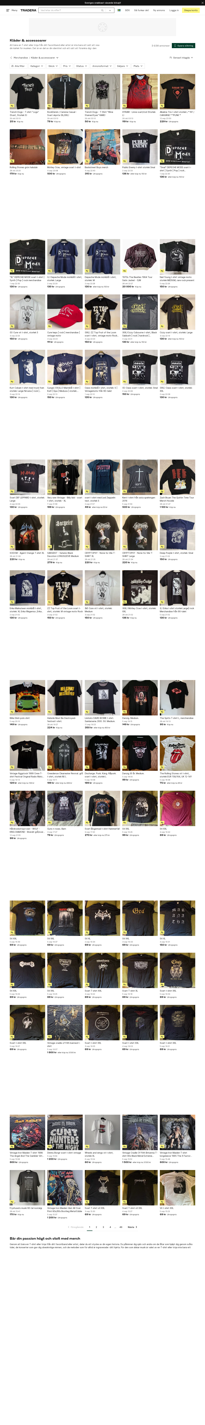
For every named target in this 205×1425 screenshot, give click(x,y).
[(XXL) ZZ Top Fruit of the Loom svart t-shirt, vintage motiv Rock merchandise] (102, 312)
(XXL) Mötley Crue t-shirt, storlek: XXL (139, 610)
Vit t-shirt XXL (167, 1208)
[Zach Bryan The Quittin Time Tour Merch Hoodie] (177, 477)
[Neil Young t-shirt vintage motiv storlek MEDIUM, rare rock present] (177, 256)
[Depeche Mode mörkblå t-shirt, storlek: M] (102, 256)
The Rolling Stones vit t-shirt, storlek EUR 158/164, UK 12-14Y (176, 775)
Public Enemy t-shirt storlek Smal (138, 167)
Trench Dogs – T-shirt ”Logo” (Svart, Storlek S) (24, 113)
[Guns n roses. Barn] (65, 808)
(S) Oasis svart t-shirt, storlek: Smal (140, 388)
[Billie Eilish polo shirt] (27, 697)
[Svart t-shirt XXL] (177, 970)
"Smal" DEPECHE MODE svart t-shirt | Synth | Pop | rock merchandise (175, 169)
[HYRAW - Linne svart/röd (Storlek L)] (140, 91)
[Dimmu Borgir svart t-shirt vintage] (65, 1132)
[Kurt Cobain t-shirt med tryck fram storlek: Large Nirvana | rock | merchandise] (27, 367)
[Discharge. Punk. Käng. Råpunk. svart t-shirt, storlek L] (102, 753)
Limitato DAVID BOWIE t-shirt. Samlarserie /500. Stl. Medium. (100, 719)
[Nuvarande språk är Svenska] (119, 10)
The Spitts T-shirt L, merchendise (176, 718)
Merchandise (21, 57)
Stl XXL (125, 828)
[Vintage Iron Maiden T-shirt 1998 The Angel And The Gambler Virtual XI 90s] (27, 1132)
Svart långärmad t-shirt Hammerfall (102, 828)
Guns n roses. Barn (56, 828)
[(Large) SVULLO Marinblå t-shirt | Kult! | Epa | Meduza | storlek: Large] (65, 367)
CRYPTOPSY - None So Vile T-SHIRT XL (100, 554)
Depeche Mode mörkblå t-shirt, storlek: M (100, 279)
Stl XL (87, 938)
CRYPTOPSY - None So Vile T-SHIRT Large (137, 554)
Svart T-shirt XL (130, 990)
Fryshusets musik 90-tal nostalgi (26, 1208)
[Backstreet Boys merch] (102, 147)
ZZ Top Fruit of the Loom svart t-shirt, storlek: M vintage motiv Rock (65, 610)
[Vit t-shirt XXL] (177, 1187)
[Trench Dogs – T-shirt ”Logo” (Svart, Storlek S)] (27, 91)
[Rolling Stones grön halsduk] (27, 147)
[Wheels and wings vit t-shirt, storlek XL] (102, 1132)
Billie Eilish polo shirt (20, 718)
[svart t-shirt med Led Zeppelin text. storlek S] (102, 477)
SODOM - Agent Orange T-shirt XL (27, 553)
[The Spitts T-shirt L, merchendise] (177, 697)
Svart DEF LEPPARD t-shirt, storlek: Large (27, 499)
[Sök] (102, 10)
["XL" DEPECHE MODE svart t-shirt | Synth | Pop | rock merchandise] (27, 256)
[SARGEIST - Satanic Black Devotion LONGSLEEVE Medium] (65, 532)
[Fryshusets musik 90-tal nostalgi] (27, 1187)
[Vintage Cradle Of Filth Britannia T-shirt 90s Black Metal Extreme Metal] (140, 1132)
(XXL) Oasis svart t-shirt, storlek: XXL (176, 389)
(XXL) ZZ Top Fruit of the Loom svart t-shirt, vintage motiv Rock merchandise (101, 334)
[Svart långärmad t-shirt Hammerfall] (102, 808)
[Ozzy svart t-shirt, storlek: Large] (177, 312)
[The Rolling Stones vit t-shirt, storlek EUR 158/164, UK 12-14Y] (177, 753)
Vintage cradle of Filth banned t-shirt (63, 1044)
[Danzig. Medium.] (140, 697)
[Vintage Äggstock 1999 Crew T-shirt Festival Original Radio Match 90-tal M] (27, 753)
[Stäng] (202, 2)
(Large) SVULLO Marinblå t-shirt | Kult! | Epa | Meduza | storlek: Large (63, 390)
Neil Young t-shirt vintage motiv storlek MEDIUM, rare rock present (177, 279)
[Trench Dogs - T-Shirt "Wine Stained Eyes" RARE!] (102, 91)
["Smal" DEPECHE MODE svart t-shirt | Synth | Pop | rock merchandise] (177, 147)
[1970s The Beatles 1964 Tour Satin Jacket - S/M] (140, 256)
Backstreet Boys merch (96, 167)
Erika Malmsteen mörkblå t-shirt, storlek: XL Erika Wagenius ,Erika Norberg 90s (26, 610)
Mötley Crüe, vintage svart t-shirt (64, 167)
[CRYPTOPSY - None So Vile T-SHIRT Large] (140, 532)
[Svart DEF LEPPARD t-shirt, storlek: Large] (27, 477)
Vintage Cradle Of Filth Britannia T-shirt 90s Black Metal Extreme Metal (139, 1154)
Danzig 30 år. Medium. (133, 773)
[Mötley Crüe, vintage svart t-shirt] (65, 147)
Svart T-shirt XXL (93, 990)
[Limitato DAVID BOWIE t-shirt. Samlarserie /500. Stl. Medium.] (102, 697)
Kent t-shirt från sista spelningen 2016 (138, 499)
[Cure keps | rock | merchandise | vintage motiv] (65, 312)
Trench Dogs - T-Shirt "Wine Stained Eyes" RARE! (99, 113)
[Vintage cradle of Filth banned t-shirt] (65, 1022)
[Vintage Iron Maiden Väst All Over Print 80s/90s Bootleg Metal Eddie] (65, 1187)
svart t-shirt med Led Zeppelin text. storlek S (100, 499)
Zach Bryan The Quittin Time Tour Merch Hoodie (177, 499)
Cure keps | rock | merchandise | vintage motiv (63, 334)
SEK (127, 10)
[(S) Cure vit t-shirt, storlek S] (27, 312)
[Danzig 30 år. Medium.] (140, 753)
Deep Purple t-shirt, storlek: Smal (176, 553)
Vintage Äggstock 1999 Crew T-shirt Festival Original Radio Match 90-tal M (27, 775)
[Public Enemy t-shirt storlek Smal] (140, 147)
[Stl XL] (102, 918)
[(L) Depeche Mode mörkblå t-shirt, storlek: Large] (65, 256)
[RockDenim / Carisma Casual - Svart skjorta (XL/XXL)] (65, 91)
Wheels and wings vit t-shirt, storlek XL (99, 1154)
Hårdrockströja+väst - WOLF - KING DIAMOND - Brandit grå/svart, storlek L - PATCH (27, 830)
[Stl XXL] (140, 808)
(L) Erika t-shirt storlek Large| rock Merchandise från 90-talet (177, 610)
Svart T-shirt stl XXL (95, 1208)
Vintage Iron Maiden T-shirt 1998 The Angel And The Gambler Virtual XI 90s (27, 1154)
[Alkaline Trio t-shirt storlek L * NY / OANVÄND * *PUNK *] (177, 91)
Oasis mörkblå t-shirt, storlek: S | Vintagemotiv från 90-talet (101, 389)
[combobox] (72, 10)
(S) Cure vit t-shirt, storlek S (24, 332)
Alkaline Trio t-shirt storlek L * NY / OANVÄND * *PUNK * (177, 113)
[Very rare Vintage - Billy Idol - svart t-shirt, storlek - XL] (65, 477)
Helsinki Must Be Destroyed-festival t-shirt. (61, 719)
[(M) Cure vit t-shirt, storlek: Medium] (102, 588)
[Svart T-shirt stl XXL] (102, 1187)
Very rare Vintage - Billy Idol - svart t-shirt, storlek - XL (64, 499)
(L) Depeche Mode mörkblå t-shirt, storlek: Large (64, 279)
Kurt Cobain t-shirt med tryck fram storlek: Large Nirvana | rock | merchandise (27, 390)
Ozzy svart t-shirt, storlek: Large (176, 332)
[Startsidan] (28, 10)
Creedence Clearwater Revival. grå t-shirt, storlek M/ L (65, 775)
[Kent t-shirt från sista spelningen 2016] (140, 477)
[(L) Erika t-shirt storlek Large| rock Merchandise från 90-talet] (177, 588)
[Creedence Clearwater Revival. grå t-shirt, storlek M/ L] (65, 753)
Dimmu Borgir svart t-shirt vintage (64, 1152)
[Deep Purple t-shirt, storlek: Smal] (177, 532)
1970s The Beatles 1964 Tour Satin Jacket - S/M (137, 279)
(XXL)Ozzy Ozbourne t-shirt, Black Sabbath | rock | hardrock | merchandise (139, 334)
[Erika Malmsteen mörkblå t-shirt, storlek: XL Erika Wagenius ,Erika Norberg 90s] (27, 588)
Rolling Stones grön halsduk (24, 167)
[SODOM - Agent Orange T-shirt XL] (27, 532)
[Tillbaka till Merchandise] (11, 57)
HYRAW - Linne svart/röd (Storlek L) (138, 113)
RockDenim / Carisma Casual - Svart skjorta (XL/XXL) (62, 113)
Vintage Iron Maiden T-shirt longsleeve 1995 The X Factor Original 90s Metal (175, 1154)
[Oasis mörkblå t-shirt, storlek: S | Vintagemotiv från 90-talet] (102, 367)
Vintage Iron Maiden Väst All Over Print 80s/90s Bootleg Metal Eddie (64, 1209)
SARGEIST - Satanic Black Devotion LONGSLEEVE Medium (63, 554)
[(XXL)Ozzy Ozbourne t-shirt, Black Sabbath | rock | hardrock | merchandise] (140, 312)
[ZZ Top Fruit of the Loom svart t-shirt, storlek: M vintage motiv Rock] (65, 588)
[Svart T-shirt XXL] (102, 970)
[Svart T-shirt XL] (140, 970)
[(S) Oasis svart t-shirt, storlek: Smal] (140, 367)
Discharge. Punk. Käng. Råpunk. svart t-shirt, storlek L (100, 775)
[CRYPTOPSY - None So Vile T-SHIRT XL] (102, 532)
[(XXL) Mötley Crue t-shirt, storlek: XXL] (140, 588)
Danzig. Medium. (130, 718)
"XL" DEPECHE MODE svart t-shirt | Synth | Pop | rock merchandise (27, 279)
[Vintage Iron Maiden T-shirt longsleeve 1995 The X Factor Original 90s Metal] (177, 1132)
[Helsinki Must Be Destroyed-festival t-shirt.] (65, 697)
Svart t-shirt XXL (168, 990)
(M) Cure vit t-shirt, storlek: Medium (98, 610)
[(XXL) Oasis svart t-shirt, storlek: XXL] (177, 367)
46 (120, 1227)
